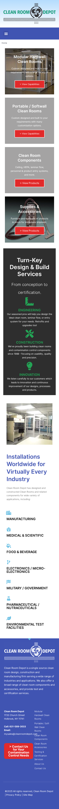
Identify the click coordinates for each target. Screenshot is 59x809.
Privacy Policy (14, 795)
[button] (6, 33)
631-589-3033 (18, 726)
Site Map (28, 795)
